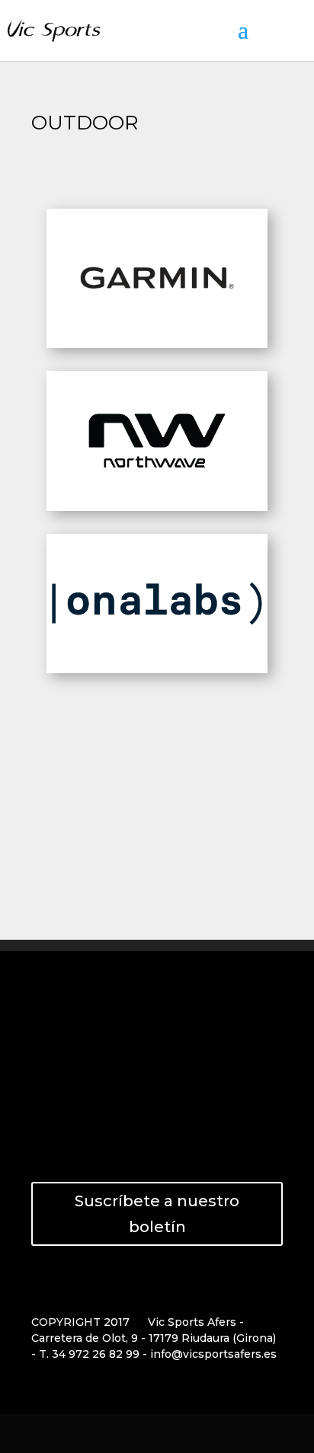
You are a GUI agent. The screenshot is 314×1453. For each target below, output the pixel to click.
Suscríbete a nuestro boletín (157, 1214)
